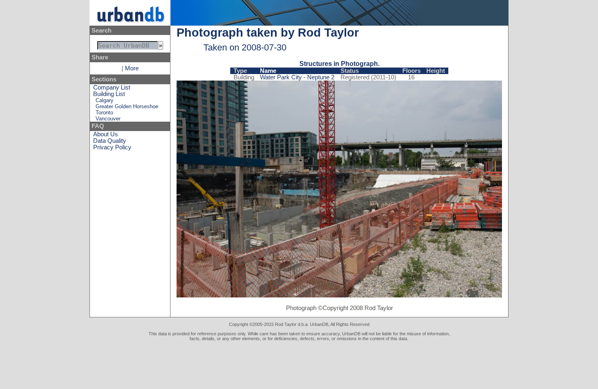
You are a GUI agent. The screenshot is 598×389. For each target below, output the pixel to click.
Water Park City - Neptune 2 (297, 77)
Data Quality (109, 141)
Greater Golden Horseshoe (127, 106)
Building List (109, 94)
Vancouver (108, 119)
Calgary (104, 100)
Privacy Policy (112, 147)
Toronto (104, 112)
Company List (111, 87)
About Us (105, 134)
